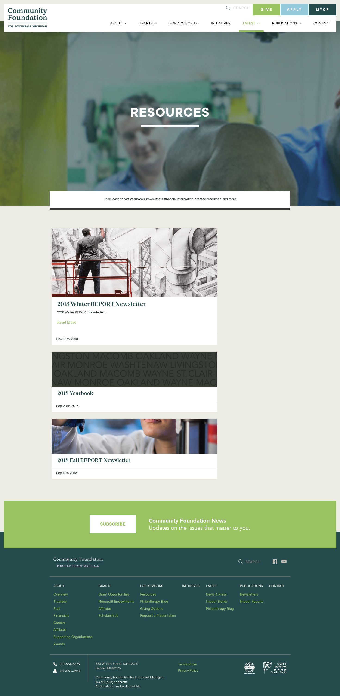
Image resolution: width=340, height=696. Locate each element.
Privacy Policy (188, 671)
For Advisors (182, 23)
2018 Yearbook (75, 393)
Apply (294, 10)
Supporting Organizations (73, 637)
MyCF (322, 10)
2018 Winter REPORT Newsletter (101, 304)
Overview (60, 595)
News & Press (216, 595)
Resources (148, 595)
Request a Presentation (158, 616)
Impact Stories (217, 602)
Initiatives (220, 23)
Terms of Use (187, 664)
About (116, 23)
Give (266, 10)
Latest (249, 23)
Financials (61, 616)
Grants (146, 23)
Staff (56, 609)
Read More (66, 322)
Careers (59, 623)
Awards (59, 644)
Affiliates (59, 630)
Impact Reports (251, 602)
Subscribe (112, 524)
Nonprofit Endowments (116, 602)
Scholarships (108, 616)
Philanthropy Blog (154, 602)
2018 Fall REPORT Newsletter (93, 460)
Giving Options (151, 609)
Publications (284, 23)
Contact (321, 23)
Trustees (60, 602)
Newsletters (249, 595)
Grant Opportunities (114, 595)
